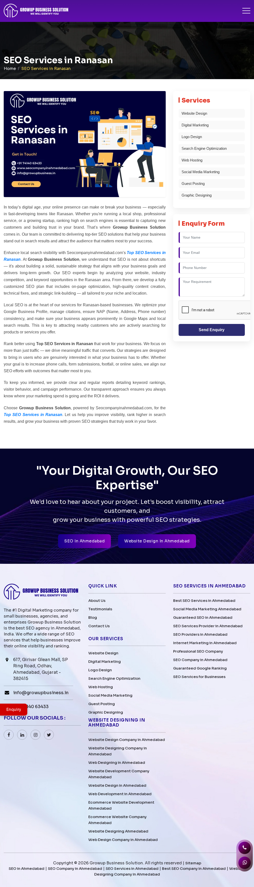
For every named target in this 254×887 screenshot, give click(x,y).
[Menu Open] (246, 10)
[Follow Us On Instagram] (35, 735)
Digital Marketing (195, 125)
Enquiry (13, 709)
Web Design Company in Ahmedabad (123, 839)
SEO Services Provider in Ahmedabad (208, 626)
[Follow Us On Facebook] (9, 735)
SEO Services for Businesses (199, 676)
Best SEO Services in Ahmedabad (204, 600)
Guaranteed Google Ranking (200, 668)
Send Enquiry (211, 330)
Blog (92, 617)
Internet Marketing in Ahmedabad (205, 642)
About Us (96, 600)
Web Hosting (192, 160)
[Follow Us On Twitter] (49, 735)
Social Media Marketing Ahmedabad (207, 609)
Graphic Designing (197, 195)
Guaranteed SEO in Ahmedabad (202, 617)
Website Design (194, 113)
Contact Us (99, 626)
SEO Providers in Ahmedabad (200, 634)
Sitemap (193, 863)
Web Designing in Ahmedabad (116, 762)
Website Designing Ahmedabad (118, 831)
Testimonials (100, 609)
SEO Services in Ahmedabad (132, 868)
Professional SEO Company (198, 651)
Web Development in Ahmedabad (120, 793)
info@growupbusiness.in (40, 692)
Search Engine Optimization (204, 148)
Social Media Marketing (201, 172)
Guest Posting (193, 183)
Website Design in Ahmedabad (117, 785)
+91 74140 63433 (31, 706)
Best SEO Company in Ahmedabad (194, 868)
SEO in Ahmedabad (26, 868)
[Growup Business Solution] (36, 11)
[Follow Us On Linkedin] (22, 735)
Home (10, 68)
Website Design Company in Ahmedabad (126, 739)
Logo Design (192, 137)
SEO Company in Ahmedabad (200, 659)
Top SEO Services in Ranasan (33, 415)
